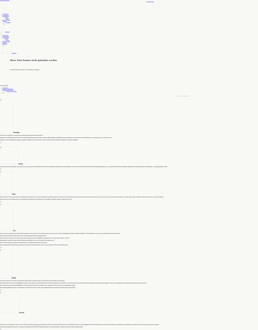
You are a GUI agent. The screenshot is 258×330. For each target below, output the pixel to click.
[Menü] (0, 33)
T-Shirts (7, 19)
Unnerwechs (6, 15)
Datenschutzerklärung (8, 89)
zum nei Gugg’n (6, 20)
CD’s (6, 17)
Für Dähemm (6, 16)
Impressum (5, 87)
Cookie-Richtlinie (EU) (8, 90)
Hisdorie (5, 21)
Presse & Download (12, 91)
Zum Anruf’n (5, 14)
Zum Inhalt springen (4, 0)
